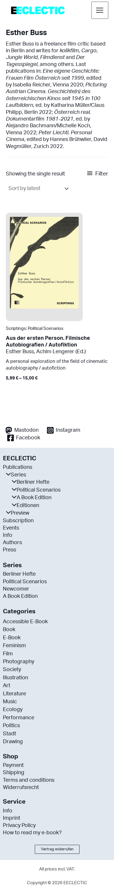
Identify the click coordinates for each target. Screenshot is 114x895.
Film (8, 654)
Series (18, 475)
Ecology (13, 709)
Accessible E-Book (25, 621)
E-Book (11, 637)
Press (9, 550)
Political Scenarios (39, 490)
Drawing (13, 741)
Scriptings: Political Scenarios (34, 328)
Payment (13, 765)
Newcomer (16, 589)
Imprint (11, 818)
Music (10, 701)
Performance (18, 717)
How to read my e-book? (32, 832)
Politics (11, 725)
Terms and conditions (28, 780)
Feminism (14, 645)
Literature (14, 694)
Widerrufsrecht (21, 787)
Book (9, 629)
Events (11, 528)
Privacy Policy (19, 825)
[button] (57, 849)
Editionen (28, 505)
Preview (20, 513)
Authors (12, 542)
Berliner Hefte (33, 482)
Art (6, 685)
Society (12, 669)
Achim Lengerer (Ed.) (61, 351)
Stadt (9, 733)
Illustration (15, 677)
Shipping (13, 772)
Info (7, 535)
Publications (17, 467)
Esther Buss (20, 351)
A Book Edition (34, 497)
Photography (18, 661)
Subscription (18, 520)
